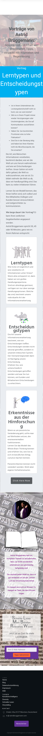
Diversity (5, 699)
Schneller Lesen (8, 702)
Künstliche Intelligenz (10, 696)
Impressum (6, 688)
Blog (4, 682)
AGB (4, 691)
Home (4, 680)
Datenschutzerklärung (10, 685)
